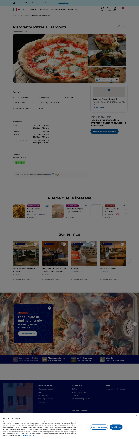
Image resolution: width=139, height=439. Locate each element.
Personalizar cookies (99, 427)
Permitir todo (116, 427)
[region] (69, 426)
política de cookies (27, 435)
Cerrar (135, 415)
